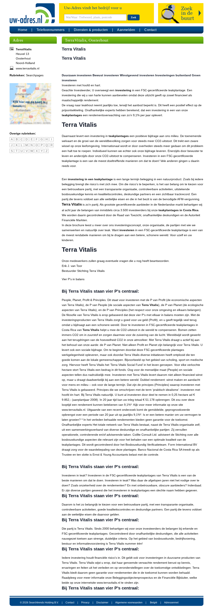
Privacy (85, 602)
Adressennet (171, 602)
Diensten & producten (91, 30)
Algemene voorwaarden (128, 602)
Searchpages (34, 75)
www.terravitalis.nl (27, 68)
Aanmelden (126, 30)
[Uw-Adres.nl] (32, 13)
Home (22, 30)
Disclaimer (102, 602)
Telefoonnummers (51, 30)
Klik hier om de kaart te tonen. (29, 104)
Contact (150, 30)
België (153, 602)
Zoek (133, 17)
